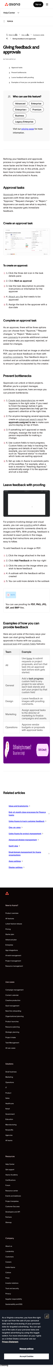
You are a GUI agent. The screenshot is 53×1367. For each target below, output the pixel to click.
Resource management (14, 966)
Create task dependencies (22, 400)
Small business (11, 1072)
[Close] (47, 1316)
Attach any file (16, 296)
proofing (28, 525)
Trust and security (12, 1288)
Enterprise (9, 945)
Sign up (38, 4)
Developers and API (12, 1212)
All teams (8, 1140)
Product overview (11, 913)
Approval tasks (16, 67)
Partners (8, 1217)
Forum (7, 1185)
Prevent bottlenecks (18, 72)
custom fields (29, 644)
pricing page (27, 129)
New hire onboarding (13, 1011)
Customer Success (12, 1206)
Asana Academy (11, 1175)
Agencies (9, 1135)
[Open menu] (47, 4)
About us (8, 1246)
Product (8, 1093)
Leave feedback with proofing (22, 77)
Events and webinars (13, 1196)
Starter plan (9, 934)
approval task (10, 644)
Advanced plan (11, 940)
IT (6, 1087)
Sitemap (8, 1222)
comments (12, 337)
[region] (26, 1337)
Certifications (10, 1180)
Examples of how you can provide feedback (27, 82)
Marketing (9, 1077)
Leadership (9, 1251)
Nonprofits (9, 1130)
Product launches (12, 1021)
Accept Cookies (26, 1356)
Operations (9, 1082)
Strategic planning (12, 1032)
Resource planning (12, 1027)
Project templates (12, 1201)
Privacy (8, 1294)
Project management (13, 961)
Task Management (12, 1043)
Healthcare (9, 1103)
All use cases (10, 1048)
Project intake (10, 1037)
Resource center (11, 1191)
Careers (8, 1262)
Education (9, 1119)
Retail (7, 1109)
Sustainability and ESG (13, 1304)
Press (7, 1278)
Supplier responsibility (13, 1299)
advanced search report (31, 419)
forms (29, 658)
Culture (8, 1272)
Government (10, 1114)
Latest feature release (13, 924)
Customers (9, 1257)
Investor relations (11, 1283)
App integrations (11, 950)
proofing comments (13, 357)
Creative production (12, 1000)
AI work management (13, 955)
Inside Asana (10, 1267)
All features (9, 918)
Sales (7, 1098)
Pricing (8, 929)
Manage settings (26, 1349)
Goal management (12, 1006)
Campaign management (14, 990)
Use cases (25, 35)
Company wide (38, 35)
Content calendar (12, 995)
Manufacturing (10, 1124)
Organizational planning (14, 1016)
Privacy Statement (10, 1342)
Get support (9, 1169)
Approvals (8, 194)
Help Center (13, 35)
